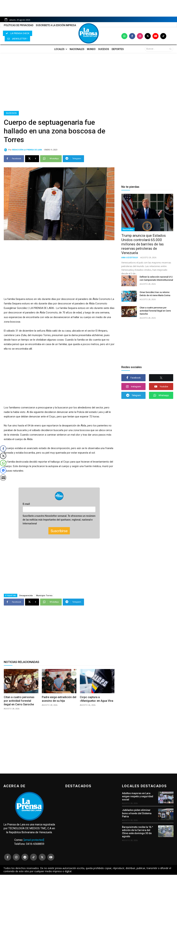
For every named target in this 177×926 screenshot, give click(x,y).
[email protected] (34, 840)
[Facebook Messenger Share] (3, 470)
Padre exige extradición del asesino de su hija (59, 698)
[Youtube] (155, 36)
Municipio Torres (44, 595)
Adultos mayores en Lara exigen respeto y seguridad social (137, 796)
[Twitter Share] (3, 456)
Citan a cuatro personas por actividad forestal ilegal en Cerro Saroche (19, 700)
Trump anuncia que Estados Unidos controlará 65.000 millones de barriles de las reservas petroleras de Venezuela (143, 244)
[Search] (170, 49)
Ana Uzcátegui (129, 257)
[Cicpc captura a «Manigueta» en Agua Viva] (97, 681)
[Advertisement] (88, 82)
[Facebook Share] (3, 448)
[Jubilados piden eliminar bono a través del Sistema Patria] (166, 814)
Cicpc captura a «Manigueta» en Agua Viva (96, 698)
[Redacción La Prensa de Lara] (6, 150)
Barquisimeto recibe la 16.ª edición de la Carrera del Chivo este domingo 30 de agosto (137, 832)
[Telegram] (24, 857)
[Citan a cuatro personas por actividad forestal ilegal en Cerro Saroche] (21, 681)
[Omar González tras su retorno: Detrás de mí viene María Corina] (129, 296)
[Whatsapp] (124, 36)
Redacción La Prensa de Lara (27, 150)
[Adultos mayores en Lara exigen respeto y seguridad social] (166, 797)
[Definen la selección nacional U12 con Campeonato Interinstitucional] (129, 280)
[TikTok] (33, 857)
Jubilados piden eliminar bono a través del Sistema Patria (136, 813)
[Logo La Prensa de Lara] (88, 33)
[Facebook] (132, 36)
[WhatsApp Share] (3, 463)
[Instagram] (140, 36)
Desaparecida (26, 595)
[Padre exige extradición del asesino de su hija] (59, 681)
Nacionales (128, 229)
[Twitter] (148, 36)
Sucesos (11, 113)
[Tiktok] (163, 36)
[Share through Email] (3, 478)
